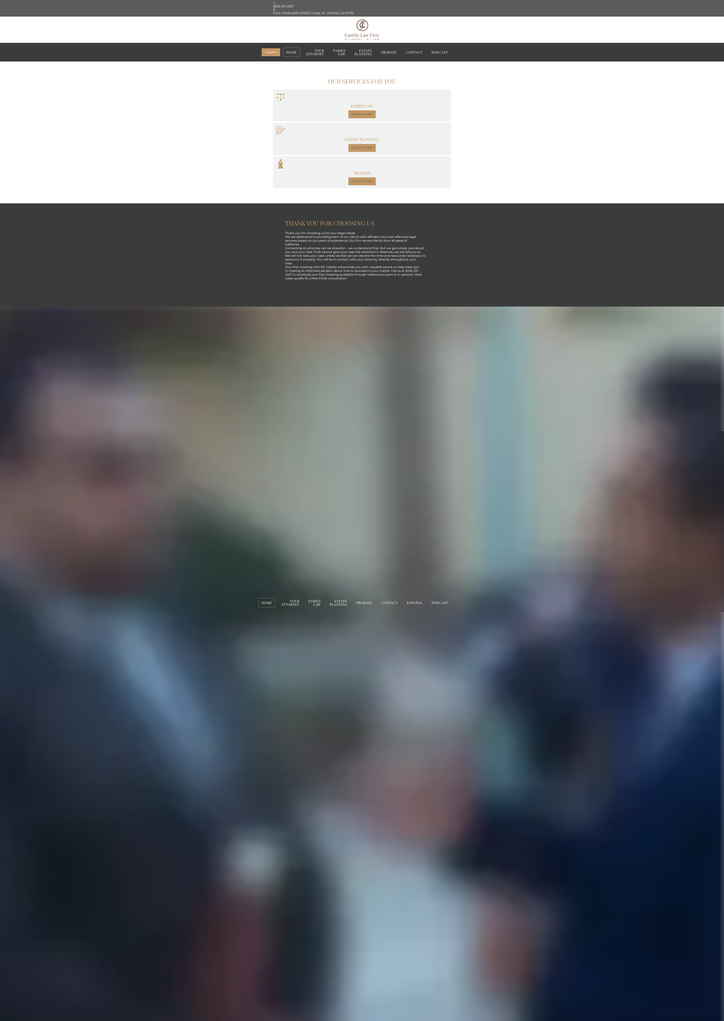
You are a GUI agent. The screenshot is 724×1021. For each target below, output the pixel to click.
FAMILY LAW (339, 52)
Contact (414, 52)
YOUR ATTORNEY (315, 52)
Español (271, 52)
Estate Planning (363, 52)
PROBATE (389, 52)
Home (291, 52)
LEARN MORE (362, 114)
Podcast (440, 52)
